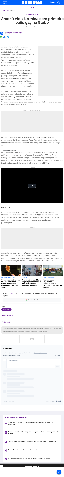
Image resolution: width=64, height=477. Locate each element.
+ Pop (32, 7)
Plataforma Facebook (34, 330)
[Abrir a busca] (59, 3)
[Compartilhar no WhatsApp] (1, 37)
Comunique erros (9, 315)
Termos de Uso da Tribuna (21, 330)
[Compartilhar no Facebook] (4, 37)
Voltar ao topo (7, 322)
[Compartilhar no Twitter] (8, 37)
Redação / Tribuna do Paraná (14, 32)
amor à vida (6, 309)
